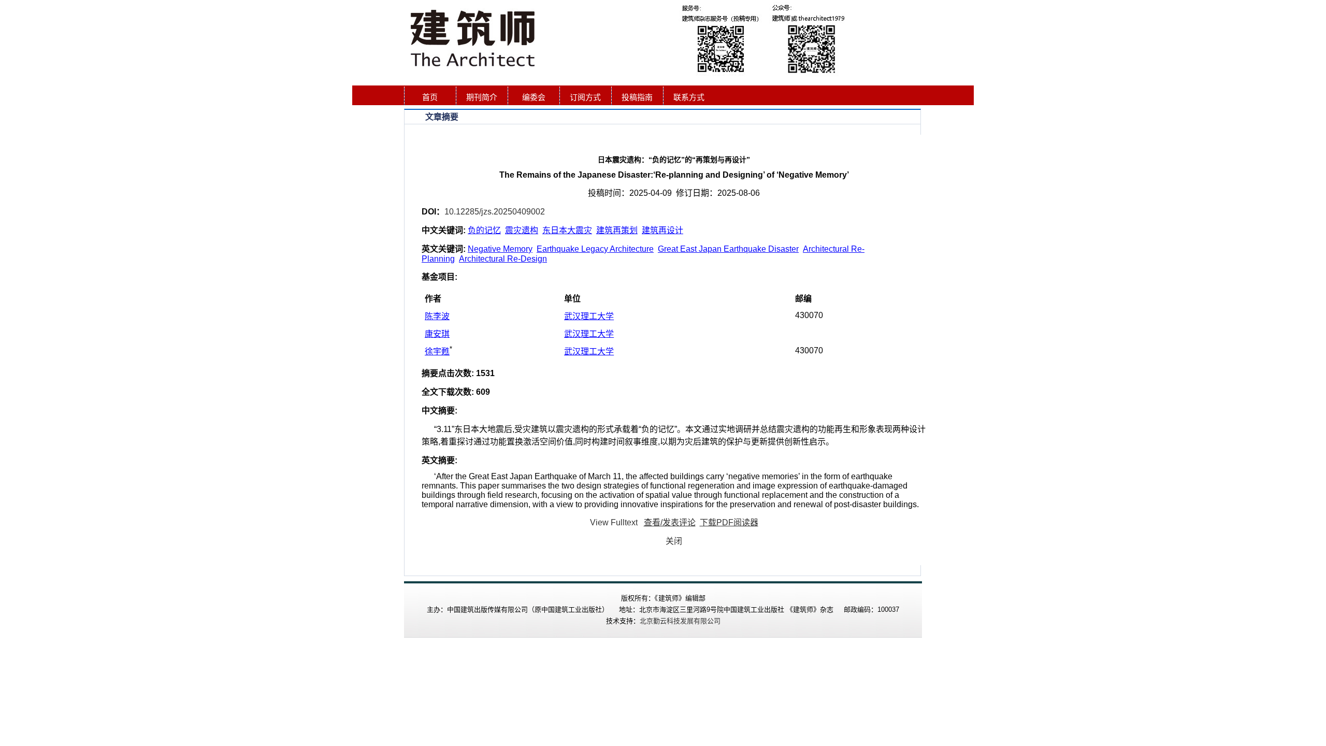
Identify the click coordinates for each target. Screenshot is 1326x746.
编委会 (533, 97)
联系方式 (688, 97)
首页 (430, 97)
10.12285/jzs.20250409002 (494, 211)
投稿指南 (637, 97)
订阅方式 (585, 97)
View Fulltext (614, 522)
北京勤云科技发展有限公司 (680, 621)
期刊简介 (481, 97)
